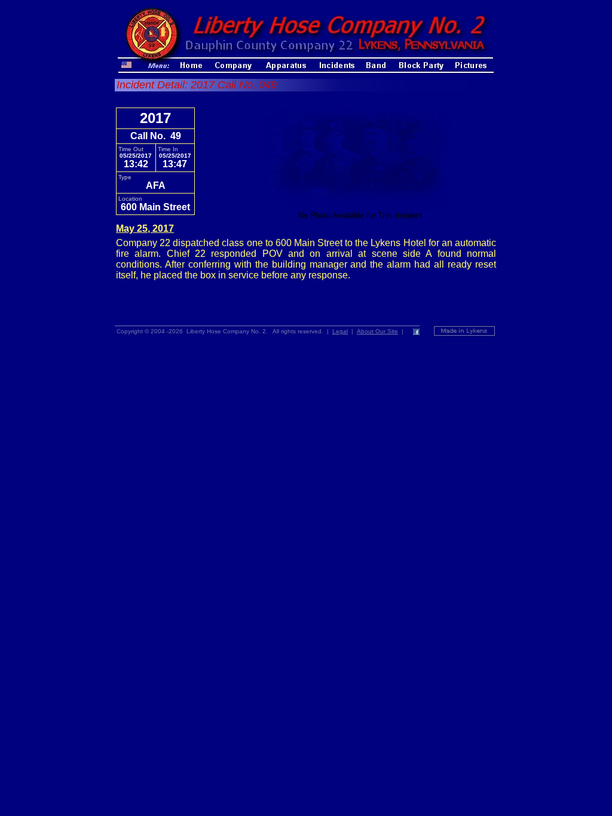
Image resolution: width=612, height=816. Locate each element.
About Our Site (377, 331)
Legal (340, 331)
